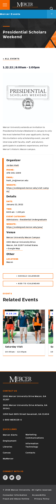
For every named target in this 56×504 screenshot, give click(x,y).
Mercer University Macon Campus (23, 237)
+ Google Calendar (28, 276)
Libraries (7, 447)
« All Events (11, 59)
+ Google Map (13, 248)
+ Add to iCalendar (28, 284)
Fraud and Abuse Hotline (16, 499)
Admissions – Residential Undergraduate (26, 220)
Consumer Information (15, 495)
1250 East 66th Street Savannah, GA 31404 (26, 414)
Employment (9, 441)
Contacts (30, 453)
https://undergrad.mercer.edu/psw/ (24, 227)
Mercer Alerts (10, 435)
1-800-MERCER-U (12, 420)
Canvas (7, 453)
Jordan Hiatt (12, 165)
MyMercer (8, 459)
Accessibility (39, 495)
